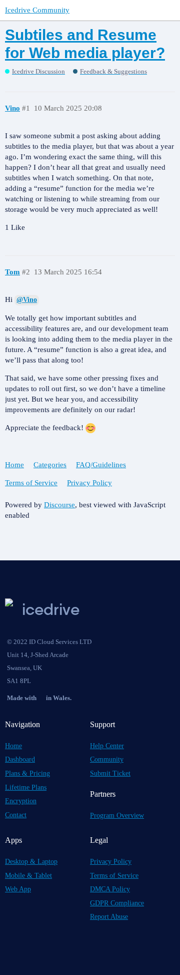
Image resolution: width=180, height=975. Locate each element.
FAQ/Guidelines (101, 465)
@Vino (26, 299)
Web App (18, 889)
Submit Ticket (110, 773)
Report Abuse (109, 916)
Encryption (20, 801)
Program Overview (117, 815)
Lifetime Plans (25, 787)
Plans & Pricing (27, 773)
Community (107, 759)
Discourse (59, 505)
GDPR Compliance (117, 903)
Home (14, 465)
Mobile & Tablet (28, 875)
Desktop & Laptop (31, 861)
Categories (50, 465)
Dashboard (20, 759)
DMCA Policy (110, 889)
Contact (15, 815)
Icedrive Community (37, 10)
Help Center (107, 746)
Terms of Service (31, 483)
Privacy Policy (89, 483)
